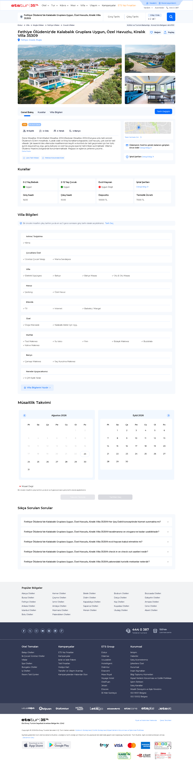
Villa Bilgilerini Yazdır (37, 387)
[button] (171, 17)
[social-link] (24, 631)
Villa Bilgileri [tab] (56, 112)
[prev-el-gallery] (22, 74)
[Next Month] (168, 415)
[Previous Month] (24, 415)
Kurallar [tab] (42, 112)
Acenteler (159, 8)
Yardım (147, 8)
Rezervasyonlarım (168, 3)
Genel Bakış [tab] (27, 112)
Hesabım (153, 3)
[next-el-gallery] (117, 74)
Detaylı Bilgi (145, 148)
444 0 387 (174, 8)
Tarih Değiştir (163, 111)
